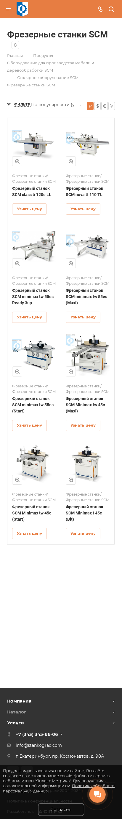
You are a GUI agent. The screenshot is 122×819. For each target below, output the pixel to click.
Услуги (15, 723)
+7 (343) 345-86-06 (37, 734)
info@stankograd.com (39, 745)
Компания (19, 701)
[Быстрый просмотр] (17, 161)
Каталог (16, 712)
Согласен (61, 809)
